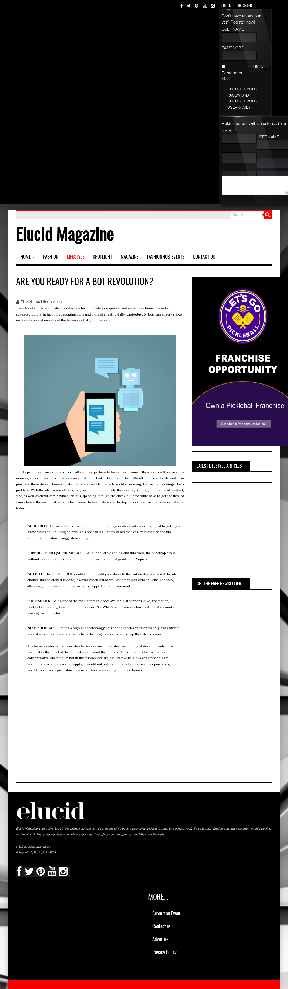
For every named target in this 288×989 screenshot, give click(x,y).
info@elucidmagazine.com (33, 846)
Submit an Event (166, 913)
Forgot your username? (242, 104)
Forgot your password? (242, 91)
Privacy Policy (164, 952)
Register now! (242, 21)
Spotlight (102, 257)
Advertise (160, 939)
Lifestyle (75, 257)
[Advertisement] (234, 527)
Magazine (129, 257)
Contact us (204, 257)
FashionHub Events (165, 257)
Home (26, 257)
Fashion (50, 257)
